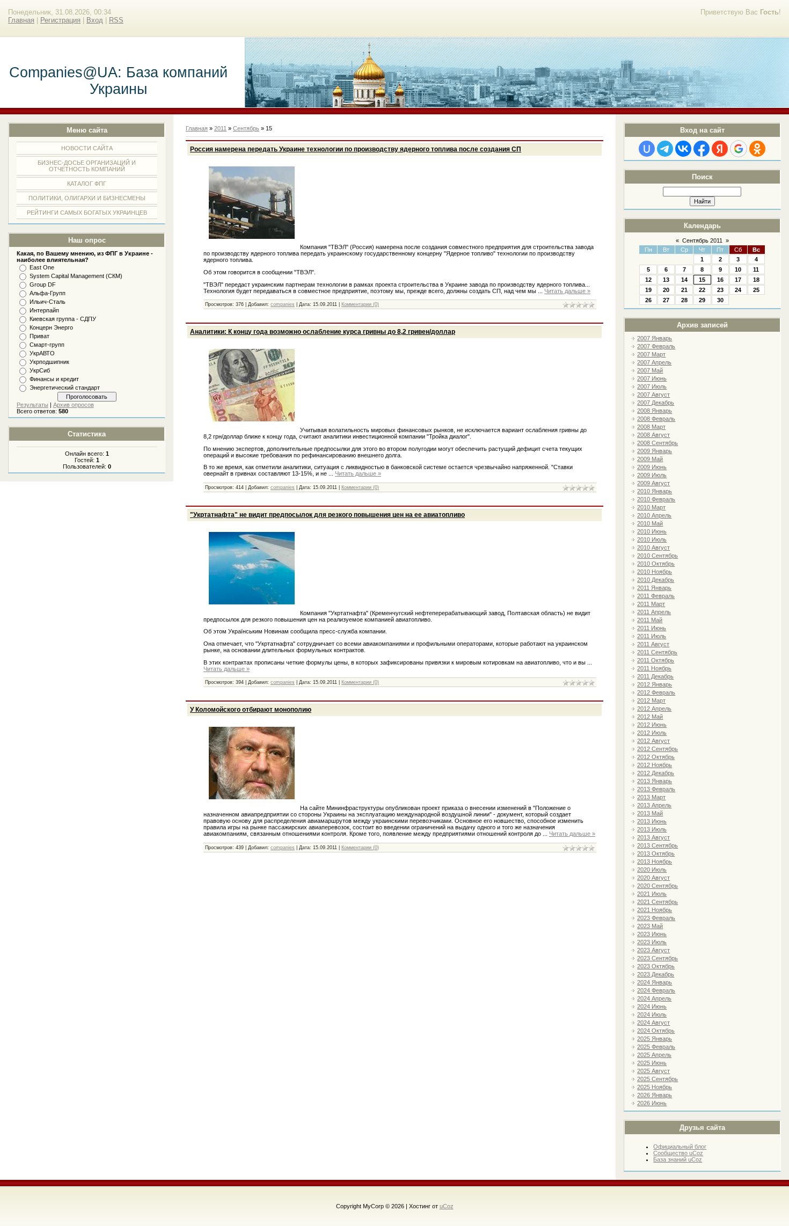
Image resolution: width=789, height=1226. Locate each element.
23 (720, 290)
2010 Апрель (654, 515)
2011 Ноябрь (654, 668)
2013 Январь (654, 781)
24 (738, 290)
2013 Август (653, 837)
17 (738, 279)
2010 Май (650, 523)
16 (720, 279)
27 (666, 300)
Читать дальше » (567, 291)
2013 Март (651, 797)
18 (756, 279)
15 (702, 279)
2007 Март (651, 354)
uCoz (447, 1206)
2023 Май (650, 926)
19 (648, 290)
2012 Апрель (654, 708)
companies (283, 304)
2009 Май (650, 459)
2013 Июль (652, 829)
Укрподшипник (49, 362)
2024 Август (653, 1022)
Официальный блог (679, 1146)
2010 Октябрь (656, 563)
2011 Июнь (651, 628)
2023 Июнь (652, 934)
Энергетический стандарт (65, 387)
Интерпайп (44, 310)
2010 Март (651, 507)
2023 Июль (652, 942)
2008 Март (651, 427)
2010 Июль (652, 539)
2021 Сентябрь (657, 902)
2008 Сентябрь (657, 443)
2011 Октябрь (655, 660)
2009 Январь (654, 451)
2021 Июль (652, 894)
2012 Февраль (656, 692)
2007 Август (653, 394)
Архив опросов (73, 405)
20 (666, 290)
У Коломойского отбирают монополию (250, 709)
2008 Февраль (656, 418)
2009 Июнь (652, 467)
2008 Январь (654, 410)
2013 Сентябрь (657, 845)
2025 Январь (654, 1038)
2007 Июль (652, 386)
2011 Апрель (654, 612)
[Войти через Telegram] (665, 149)
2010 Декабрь (655, 579)
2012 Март (651, 700)
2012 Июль (652, 732)
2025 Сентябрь (657, 1079)
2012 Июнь (652, 724)
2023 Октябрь (656, 966)
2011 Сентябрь (657, 652)
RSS (116, 20)
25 (756, 290)
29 (702, 300)
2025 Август (653, 1071)
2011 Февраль (656, 596)
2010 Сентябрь (657, 555)
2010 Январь (654, 491)
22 (702, 290)
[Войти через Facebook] (701, 149)
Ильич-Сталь (47, 301)
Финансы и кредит (54, 379)
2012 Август (653, 741)
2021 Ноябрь (654, 910)
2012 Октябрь (656, 757)
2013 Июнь (652, 821)
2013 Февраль (656, 789)
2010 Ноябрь (654, 571)
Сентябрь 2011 (702, 240)
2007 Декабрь (655, 402)
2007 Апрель (654, 362)
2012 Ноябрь (654, 765)
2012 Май (650, 716)
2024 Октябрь (656, 1030)
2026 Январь (654, 1095)
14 (684, 279)
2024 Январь (654, 982)
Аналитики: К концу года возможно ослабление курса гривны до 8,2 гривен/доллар (322, 331)
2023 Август (653, 950)
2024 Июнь (652, 1006)
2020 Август (653, 877)
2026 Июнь (652, 1103)
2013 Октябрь (656, 853)
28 (684, 300)
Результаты (32, 405)
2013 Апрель (654, 805)
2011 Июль (651, 636)
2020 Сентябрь (657, 885)
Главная (21, 20)
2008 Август (653, 435)
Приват (39, 336)
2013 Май (650, 813)
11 (756, 269)
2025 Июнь (652, 1063)
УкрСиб (40, 370)
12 (648, 279)
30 (720, 300)
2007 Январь (654, 338)
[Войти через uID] (647, 149)
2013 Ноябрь (654, 861)
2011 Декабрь (655, 676)
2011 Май (649, 620)
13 (666, 279)
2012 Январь (654, 684)
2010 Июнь (652, 531)
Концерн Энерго (51, 327)
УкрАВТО (42, 353)
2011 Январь (654, 588)
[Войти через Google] (738, 148)
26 (648, 300)
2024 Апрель (654, 998)
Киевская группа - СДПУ (63, 319)
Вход (94, 20)
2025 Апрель (654, 1055)
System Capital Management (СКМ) (76, 276)
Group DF (43, 284)
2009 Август (653, 483)
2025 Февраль (656, 1046)
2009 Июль (652, 475)
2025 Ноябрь (654, 1087)
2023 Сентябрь (657, 958)
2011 (220, 128)
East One (42, 267)
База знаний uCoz (677, 1159)
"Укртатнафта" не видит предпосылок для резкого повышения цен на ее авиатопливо (327, 515)
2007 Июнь (652, 378)
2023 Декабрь (655, 974)
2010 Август (653, 547)
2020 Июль (652, 869)
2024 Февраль (656, 990)
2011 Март (651, 604)
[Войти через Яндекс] (720, 149)
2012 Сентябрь (657, 749)
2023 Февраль (656, 918)
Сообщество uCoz (678, 1153)
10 (738, 269)
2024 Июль (652, 1014)
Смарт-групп (47, 344)
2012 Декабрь (655, 773)
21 (684, 290)
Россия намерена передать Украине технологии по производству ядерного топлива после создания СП (355, 149)
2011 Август (653, 644)
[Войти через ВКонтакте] (683, 149)
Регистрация (60, 20)
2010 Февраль (656, 499)
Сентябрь (246, 128)
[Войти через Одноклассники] (757, 149)
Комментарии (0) (360, 304)
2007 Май (650, 370)
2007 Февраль (656, 346)
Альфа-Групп (47, 293)
